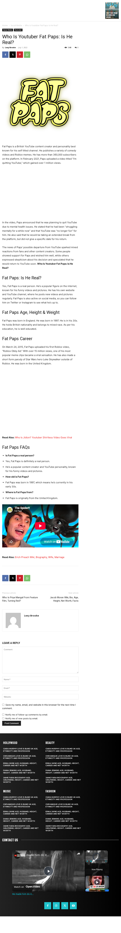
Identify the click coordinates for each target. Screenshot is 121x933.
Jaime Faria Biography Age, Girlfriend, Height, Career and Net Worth (21, 780)
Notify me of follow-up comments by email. (26, 714)
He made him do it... (35, 855)
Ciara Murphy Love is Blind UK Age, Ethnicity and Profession (20, 750)
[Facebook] (5, 54)
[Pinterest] (20, 54)
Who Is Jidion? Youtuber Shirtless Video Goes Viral (43, 437)
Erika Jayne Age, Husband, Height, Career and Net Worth (20, 764)
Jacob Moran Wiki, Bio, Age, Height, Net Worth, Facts (64, 599)
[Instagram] (56, 905)
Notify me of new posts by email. (21, 718)
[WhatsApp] (27, 54)
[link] (17, 855)
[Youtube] (73, 905)
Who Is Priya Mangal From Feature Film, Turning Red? (20, 599)
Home (5, 25)
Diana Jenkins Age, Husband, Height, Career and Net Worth (19, 771)
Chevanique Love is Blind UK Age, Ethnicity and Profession (19, 757)
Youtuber (18, 30)
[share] (78, 854)
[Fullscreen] (106, 861)
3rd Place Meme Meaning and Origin (112, 15)
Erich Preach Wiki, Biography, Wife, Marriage (39, 557)
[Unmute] (91, 861)
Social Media (16, 25)
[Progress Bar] (96, 859)
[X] (12, 54)
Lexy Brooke (10, 47)
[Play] (87, 861)
